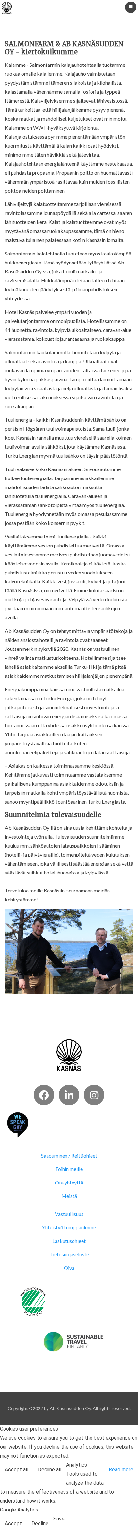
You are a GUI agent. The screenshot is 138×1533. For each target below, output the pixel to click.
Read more (121, 1470)
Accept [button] (13, 1523)
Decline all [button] (49, 1470)
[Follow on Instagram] (94, 1095)
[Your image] (69, 1054)
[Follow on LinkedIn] (69, 1095)
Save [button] (59, 1519)
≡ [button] (131, 6)
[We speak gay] (17, 1124)
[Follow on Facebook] (44, 1095)
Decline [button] (39, 1523)
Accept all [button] (16, 1470)
